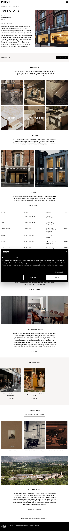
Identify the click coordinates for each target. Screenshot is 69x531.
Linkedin (37, 525)
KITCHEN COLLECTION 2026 (33, 451)
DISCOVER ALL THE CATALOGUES (34, 414)
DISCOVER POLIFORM (34, 510)
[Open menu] (67, 2)
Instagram (10, 525)
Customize (33, 277)
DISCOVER (35, 351)
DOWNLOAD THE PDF (35, 290)
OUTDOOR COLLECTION (56, 451)
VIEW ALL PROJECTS (34, 205)
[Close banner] (66, 251)
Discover (11, 399)
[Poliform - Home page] (5, 2)
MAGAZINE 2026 (11, 451)
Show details (59, 272)
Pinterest (24, 525)
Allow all (56, 277)
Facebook (17, 525)
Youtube (31, 525)
